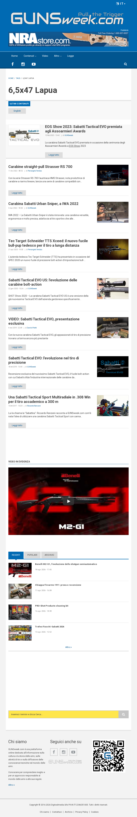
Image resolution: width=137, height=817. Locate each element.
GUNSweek (68, 135)
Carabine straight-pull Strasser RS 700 (40, 167)
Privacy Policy (81, 812)
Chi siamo (44, 812)
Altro (56, 56)
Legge (70, 56)
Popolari (32, 555)
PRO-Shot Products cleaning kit (51, 606)
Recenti (18, 555)
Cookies (95, 812)
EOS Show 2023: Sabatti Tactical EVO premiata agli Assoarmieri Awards (83, 129)
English (17, 111)
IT (121, 3)
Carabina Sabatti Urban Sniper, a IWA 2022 (43, 204)
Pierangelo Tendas (35, 171)
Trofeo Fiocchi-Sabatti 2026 (49, 626)
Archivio (49, 555)
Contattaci (57, 812)
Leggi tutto (54, 155)
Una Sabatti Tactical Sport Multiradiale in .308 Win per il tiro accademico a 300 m (49, 399)
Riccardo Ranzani (34, 406)
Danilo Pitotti (32, 328)
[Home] (67, 17)
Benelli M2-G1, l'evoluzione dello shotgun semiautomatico (66, 564)
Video (45, 56)
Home (14, 56)
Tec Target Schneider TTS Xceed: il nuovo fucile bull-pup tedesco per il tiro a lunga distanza (48, 243)
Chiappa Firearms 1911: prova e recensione (58, 585)
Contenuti (29, 56)
